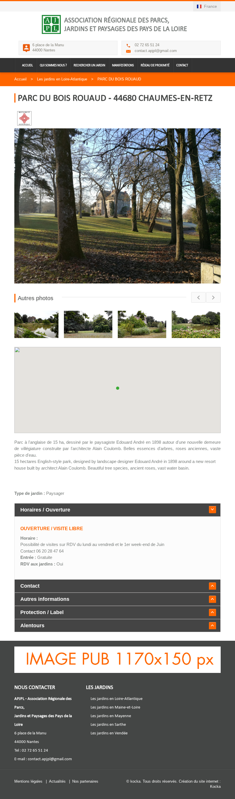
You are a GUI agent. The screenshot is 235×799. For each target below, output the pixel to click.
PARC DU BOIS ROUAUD (119, 79)
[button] (117, 384)
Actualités (57, 781)
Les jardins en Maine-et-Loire (115, 707)
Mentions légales (28, 781)
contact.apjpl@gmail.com (156, 51)
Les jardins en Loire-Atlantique (62, 79)
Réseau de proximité (155, 65)
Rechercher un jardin (89, 65)
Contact (182, 65)
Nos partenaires (85, 781)
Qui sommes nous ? (53, 65)
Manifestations (123, 65)
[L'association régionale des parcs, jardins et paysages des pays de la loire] (51, 24)
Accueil (27, 65)
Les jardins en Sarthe (108, 724)
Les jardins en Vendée (109, 733)
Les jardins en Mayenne (111, 715)
